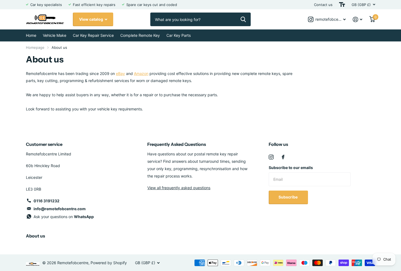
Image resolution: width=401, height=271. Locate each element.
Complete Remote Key (140, 35)
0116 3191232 (46, 200)
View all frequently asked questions (178, 187)
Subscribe (288, 197)
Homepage (35, 47)
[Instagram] (271, 157)
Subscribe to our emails (291, 167)
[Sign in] (357, 19)
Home (31, 35)
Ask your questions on (64, 216)
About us (35, 236)
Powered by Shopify (109, 262)
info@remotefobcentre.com (60, 208)
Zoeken (243, 19)
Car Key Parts (178, 35)
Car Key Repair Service (93, 35)
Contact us (323, 4)
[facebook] (283, 157)
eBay (120, 73)
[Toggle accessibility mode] (342, 4)
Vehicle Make (54, 35)
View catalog (91, 19)
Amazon (141, 73)
